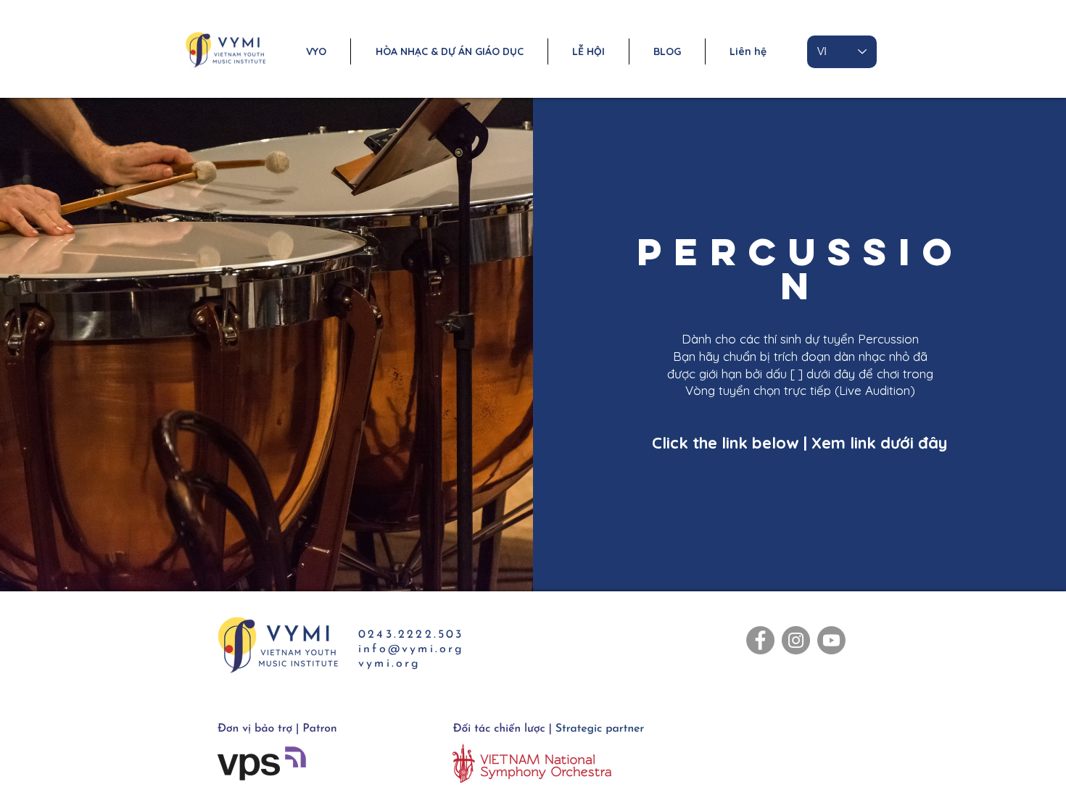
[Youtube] (831, 640)
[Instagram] (796, 640)
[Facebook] (760, 640)
